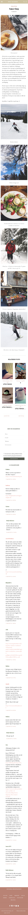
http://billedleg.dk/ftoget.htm (13, 763)
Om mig (5, 895)
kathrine (8, 485)
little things (7, 384)
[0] (26, 2)
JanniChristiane (10, 538)
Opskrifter (17, 405)
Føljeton (14, 6)
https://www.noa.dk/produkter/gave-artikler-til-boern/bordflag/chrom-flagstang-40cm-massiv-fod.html (14, 792)
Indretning (12, 897)
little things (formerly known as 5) (7, 407)
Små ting (7, 381)
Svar (23, 468)
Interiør (4, 381)
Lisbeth (7, 684)
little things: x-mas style (20, 408)
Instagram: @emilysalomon (14, 889)
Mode (10, 895)
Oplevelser (20, 897)
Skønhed (16, 895)
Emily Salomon (13, 1)
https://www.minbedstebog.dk (14, 476)
